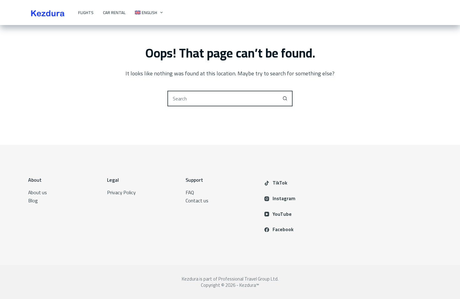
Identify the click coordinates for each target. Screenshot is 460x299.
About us (37, 192)
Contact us (197, 200)
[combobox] (223, 98)
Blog (33, 200)
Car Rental (114, 12)
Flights (86, 12)
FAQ (190, 192)
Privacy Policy (121, 192)
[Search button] (285, 98)
